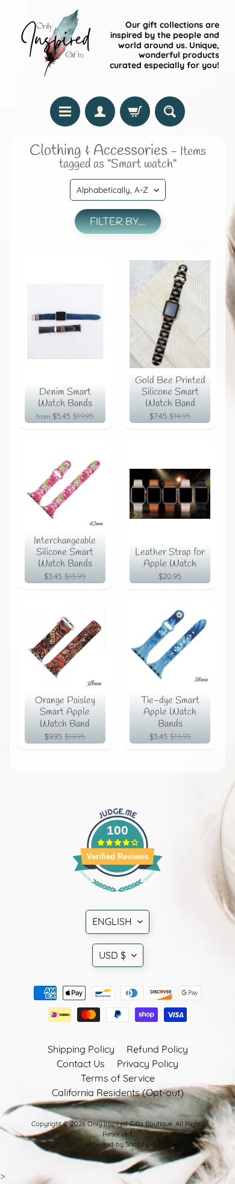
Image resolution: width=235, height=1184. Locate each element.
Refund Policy (157, 1049)
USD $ (112, 955)
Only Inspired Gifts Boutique (129, 1124)
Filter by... (117, 222)
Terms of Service (118, 1078)
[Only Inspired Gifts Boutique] (55, 45)
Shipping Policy (81, 1049)
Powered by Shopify (117, 1144)
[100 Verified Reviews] (117, 898)
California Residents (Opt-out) (118, 1092)
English (112, 921)
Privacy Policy (147, 1063)
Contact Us (81, 1063)
